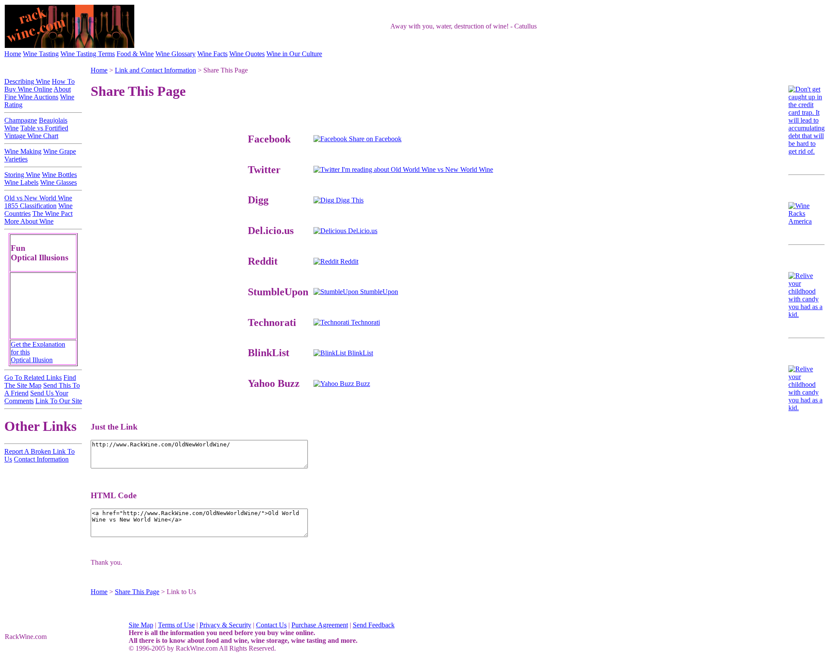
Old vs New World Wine (38, 198)
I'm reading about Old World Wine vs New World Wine (416, 169)
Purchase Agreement (319, 625)
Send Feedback (374, 625)
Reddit (348, 261)
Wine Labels (21, 182)
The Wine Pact (52, 213)
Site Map (141, 625)
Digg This (349, 200)
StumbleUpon (378, 291)
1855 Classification (30, 205)
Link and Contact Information (155, 70)
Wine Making (22, 151)
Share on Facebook (374, 138)
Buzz (362, 383)
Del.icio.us (361, 230)
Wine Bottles (59, 174)
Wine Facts (212, 53)
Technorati (364, 322)
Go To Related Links (33, 377)
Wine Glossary (175, 53)
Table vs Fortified (44, 128)
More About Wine (29, 221)
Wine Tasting (41, 53)
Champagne (20, 120)
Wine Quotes (247, 53)
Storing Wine (22, 174)
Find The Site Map (40, 381)
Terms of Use (176, 625)
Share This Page (137, 591)
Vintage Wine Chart (31, 135)
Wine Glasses (58, 182)
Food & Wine (135, 53)
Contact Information (41, 459)
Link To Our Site (58, 401)
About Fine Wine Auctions (37, 93)
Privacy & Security (225, 625)
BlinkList (359, 353)
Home (12, 53)
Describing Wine (27, 81)
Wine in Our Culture (294, 53)
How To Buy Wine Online (39, 85)
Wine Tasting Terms (87, 53)
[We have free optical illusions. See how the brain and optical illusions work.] (43, 335)
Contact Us (271, 625)
